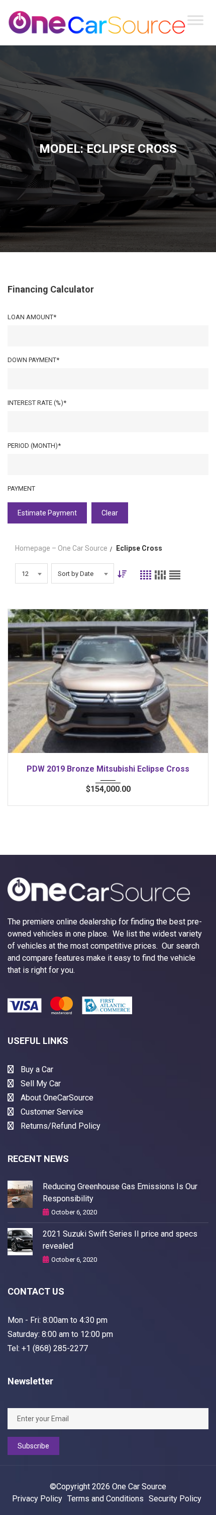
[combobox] (31, 573)
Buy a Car (36, 1069)
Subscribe (33, 1446)
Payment (21, 488)
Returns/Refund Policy (59, 1126)
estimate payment (47, 513)
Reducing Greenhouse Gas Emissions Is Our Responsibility (120, 1192)
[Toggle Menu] (195, 20)
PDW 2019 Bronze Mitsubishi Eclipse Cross (108, 769)
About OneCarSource (56, 1097)
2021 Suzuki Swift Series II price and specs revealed (120, 1240)
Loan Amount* (32, 317)
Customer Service (51, 1112)
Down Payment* (33, 360)
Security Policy (175, 1498)
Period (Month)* (34, 445)
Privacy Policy (37, 1498)
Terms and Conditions (105, 1498)
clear (109, 513)
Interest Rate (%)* (37, 402)
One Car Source (139, 1486)
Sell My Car (40, 1083)
